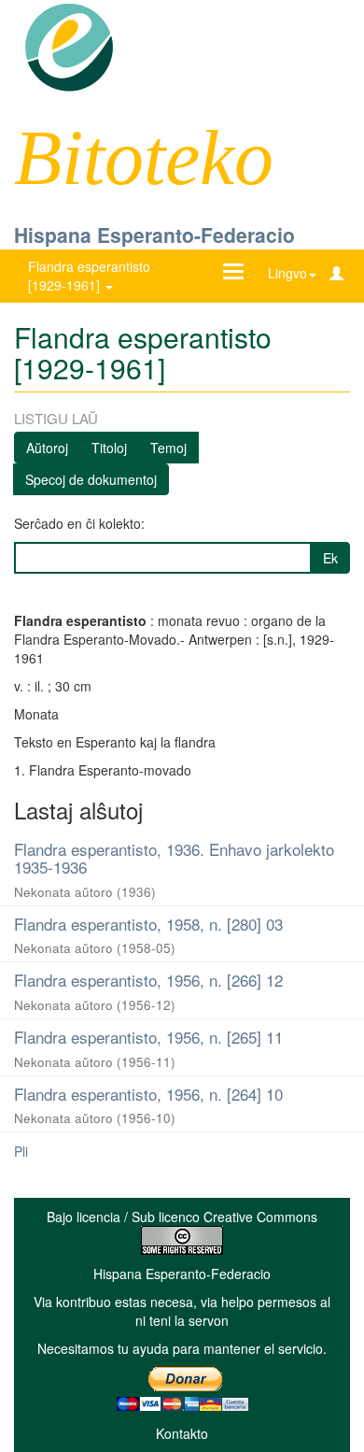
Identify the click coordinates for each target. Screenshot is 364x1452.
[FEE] (68, 45)
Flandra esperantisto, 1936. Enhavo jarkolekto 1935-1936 (174, 857)
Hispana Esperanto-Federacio (154, 235)
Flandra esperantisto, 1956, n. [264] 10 (148, 1093)
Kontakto (182, 1433)
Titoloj (109, 447)
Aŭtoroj (47, 447)
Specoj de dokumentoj (91, 479)
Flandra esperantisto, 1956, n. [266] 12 (148, 979)
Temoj (168, 447)
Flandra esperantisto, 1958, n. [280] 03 (148, 923)
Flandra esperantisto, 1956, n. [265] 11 (148, 1036)
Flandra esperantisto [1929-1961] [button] (89, 275)
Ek (330, 557)
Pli (21, 1151)
